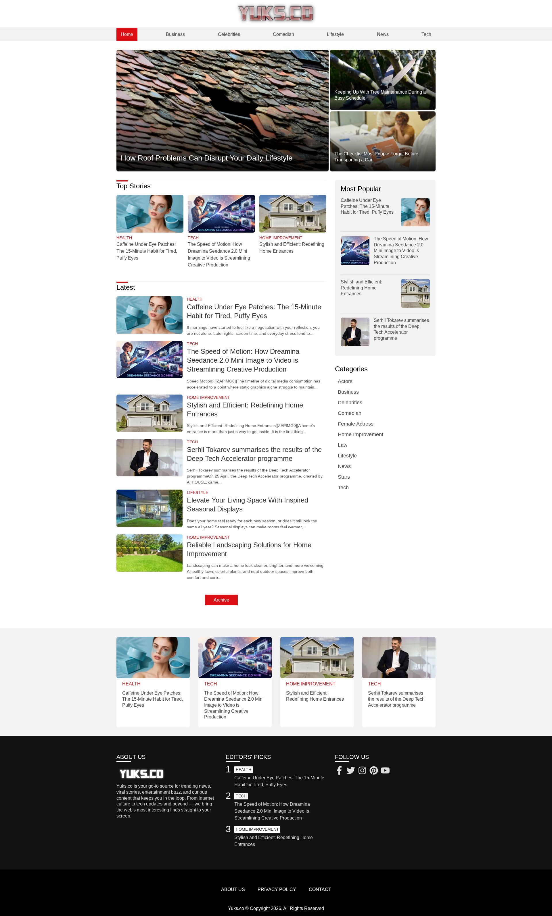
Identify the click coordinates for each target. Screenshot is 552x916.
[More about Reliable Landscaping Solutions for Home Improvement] (149, 553)
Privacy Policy (277, 889)
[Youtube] (385, 771)
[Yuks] (276, 14)
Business (175, 34)
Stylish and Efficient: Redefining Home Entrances (361, 287)
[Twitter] (350, 771)
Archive (221, 600)
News (383, 34)
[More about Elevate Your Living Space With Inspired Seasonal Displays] (149, 509)
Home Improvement (360, 435)
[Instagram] (362, 771)
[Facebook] (339, 771)
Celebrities (229, 34)
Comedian (283, 34)
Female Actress (355, 424)
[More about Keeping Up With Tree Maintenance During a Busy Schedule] (383, 80)
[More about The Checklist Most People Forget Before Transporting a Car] (383, 141)
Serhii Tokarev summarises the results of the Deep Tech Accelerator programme (396, 699)
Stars (344, 477)
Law (342, 445)
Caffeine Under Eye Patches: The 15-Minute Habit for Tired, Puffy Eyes (146, 251)
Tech (426, 34)
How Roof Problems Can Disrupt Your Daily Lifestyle (206, 158)
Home (127, 34)
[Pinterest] (373, 771)
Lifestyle (335, 34)
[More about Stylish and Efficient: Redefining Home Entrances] (292, 214)
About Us (233, 889)
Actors (345, 381)
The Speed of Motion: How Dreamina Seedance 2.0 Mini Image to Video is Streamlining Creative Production (243, 360)
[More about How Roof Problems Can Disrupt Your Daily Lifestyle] (222, 110)
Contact (320, 889)
